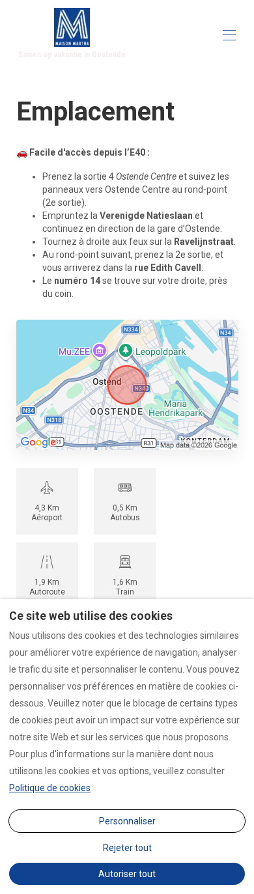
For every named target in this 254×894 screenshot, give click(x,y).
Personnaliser (127, 821)
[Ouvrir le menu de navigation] (229, 35)
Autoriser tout (127, 874)
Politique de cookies (50, 788)
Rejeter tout (127, 848)
